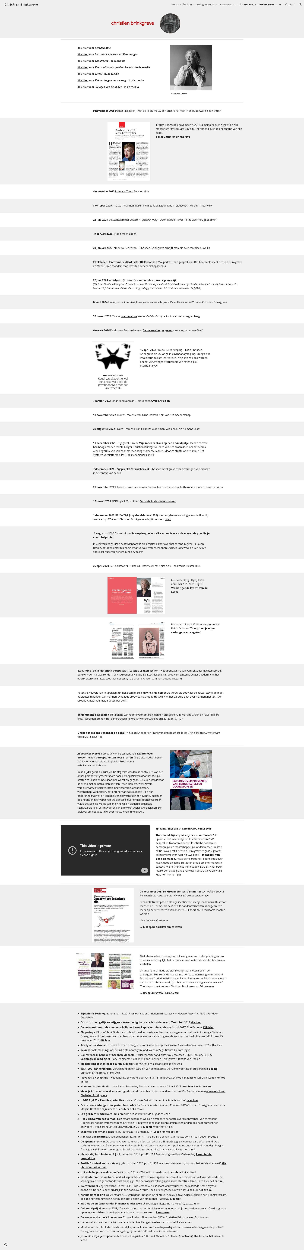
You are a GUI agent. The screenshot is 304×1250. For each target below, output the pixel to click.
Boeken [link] (187, 4)
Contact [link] (289, 4)
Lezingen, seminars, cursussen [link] (214, 4)
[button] (300, 4)
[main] (120, 67)
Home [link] (174, 4)
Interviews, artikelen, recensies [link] (259, 4)
